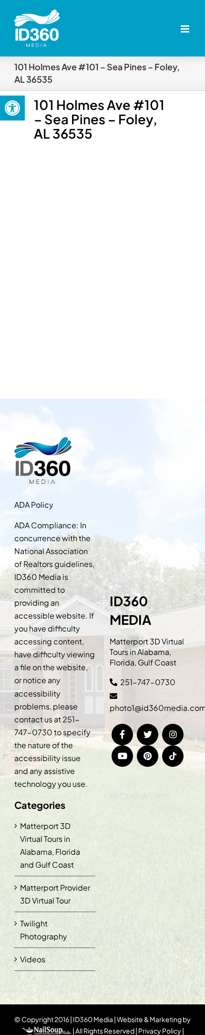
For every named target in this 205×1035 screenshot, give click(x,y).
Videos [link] (32, 959)
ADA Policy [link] (33, 505)
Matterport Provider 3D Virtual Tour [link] (55, 893)
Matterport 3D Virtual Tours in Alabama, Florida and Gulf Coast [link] (50, 845)
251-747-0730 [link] (147, 682)
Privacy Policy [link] (159, 1030)
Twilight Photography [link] (43, 929)
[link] (12, 108)
